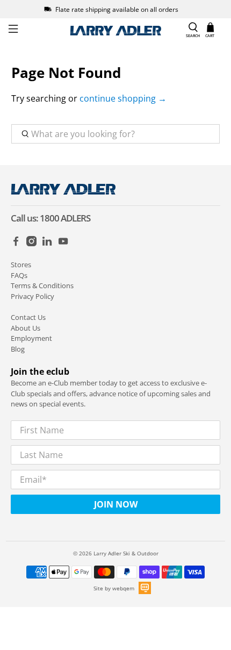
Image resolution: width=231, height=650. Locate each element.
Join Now (116, 504)
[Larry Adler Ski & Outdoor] (116, 30)
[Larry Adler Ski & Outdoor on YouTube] (63, 243)
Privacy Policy (32, 296)
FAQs (19, 275)
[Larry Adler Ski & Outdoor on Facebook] (16, 243)
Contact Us (28, 317)
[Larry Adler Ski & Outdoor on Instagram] (31, 243)
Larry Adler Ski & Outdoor (125, 553)
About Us (25, 328)
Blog (18, 349)
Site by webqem (113, 588)
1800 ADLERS (65, 218)
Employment (31, 338)
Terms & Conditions (42, 285)
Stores (21, 264)
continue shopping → (123, 98)
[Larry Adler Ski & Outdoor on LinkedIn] (47, 243)
